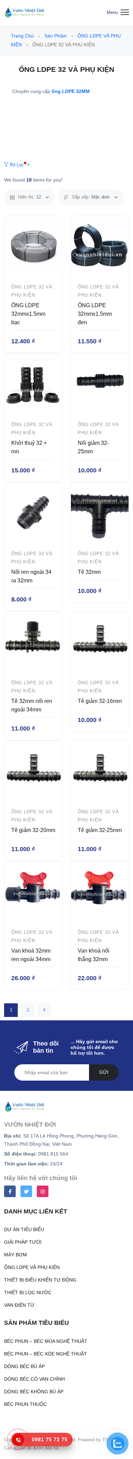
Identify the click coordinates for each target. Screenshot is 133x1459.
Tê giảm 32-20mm (33, 830)
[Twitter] (26, 1191)
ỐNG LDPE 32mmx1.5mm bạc (28, 313)
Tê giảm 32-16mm (100, 701)
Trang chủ (23, 35)
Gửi (103, 1072)
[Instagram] (42, 1191)
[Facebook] (10, 1191)
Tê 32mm (89, 572)
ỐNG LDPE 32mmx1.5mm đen (95, 313)
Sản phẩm (56, 35)
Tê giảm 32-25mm (100, 830)
